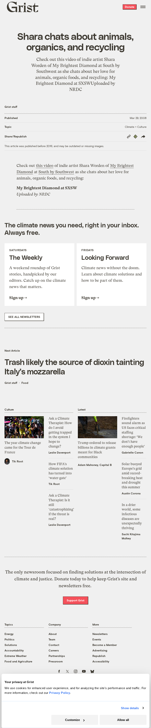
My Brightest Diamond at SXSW (47, 188)
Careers (54, 650)
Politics (9, 639)
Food (24, 382)
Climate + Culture (135, 126)
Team (52, 639)
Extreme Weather (16, 656)
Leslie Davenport (59, 452)
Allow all (123, 720)
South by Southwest (56, 172)
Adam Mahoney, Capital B (95, 464)
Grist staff (11, 106)
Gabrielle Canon (132, 452)
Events (96, 639)
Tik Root (17, 461)
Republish (98, 656)
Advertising (99, 650)
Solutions (11, 645)
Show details (130, 708)
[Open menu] (142, 7)
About (53, 634)
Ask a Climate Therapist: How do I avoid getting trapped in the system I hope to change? (60, 432)
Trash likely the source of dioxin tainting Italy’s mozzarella (74, 366)
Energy (9, 634)
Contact (54, 645)
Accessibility (100, 661)
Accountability (14, 650)
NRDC (44, 194)
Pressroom (56, 661)
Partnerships (57, 656)
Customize (72, 720)
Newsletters (100, 634)
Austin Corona (131, 493)
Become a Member (104, 645)
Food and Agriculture (18, 661)
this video (44, 165)
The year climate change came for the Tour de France (23, 447)
